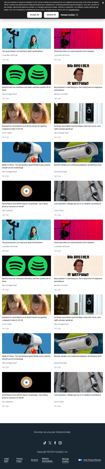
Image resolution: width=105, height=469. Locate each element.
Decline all (51, 15)
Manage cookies (68, 15)
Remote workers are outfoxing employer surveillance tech (78, 165)
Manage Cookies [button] (65, 460)
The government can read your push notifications (22, 51)
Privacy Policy (19, 459)
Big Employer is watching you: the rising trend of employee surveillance (78, 88)
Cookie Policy (74, 10)
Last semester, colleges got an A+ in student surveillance (77, 203)
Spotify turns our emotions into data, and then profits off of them (26, 88)
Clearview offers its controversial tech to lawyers (74, 51)
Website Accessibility (47, 459)
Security (34, 460)
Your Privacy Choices (92, 460)
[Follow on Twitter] (49, 442)
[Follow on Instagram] (60, 442)
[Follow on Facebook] (55, 442)
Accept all (34, 15)
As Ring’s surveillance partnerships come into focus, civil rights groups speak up (77, 127)
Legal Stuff (6, 459)
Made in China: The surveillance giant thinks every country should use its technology (26, 166)
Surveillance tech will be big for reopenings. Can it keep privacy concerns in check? (25, 205)
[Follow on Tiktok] (44, 442)
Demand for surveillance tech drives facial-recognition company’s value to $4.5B (24, 127)
